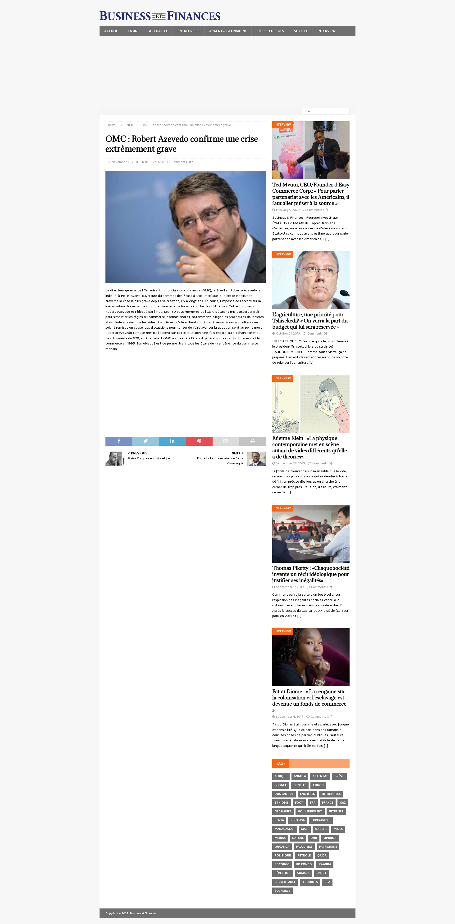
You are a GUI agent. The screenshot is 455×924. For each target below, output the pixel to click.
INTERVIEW (327, 31)
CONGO (318, 785)
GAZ (343, 802)
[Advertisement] (227, 71)
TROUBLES (310, 882)
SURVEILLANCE (285, 882)
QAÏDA (322, 855)
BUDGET (281, 785)
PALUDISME (304, 846)
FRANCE (327, 802)
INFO (161, 161)
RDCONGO (282, 864)
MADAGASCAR (285, 829)
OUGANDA (282, 846)
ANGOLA (300, 776)
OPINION (330, 838)
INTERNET (336, 811)
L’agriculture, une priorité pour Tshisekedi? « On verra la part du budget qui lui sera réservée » (310, 320)
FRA (312, 802)
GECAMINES (283, 811)
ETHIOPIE (281, 802)
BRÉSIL (339, 776)
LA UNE (133, 31)
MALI (304, 829)
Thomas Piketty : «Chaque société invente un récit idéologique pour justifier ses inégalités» (310, 574)
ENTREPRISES (188, 31)
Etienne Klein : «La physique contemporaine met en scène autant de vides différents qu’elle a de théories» (309, 447)
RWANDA (324, 864)
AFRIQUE (281, 776)
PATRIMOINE (328, 846)
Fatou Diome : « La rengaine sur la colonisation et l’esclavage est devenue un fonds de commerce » (309, 700)
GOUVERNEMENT (310, 811)
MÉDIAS (280, 838)
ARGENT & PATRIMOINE (228, 31)
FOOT (299, 802)
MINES (338, 829)
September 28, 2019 (290, 463)
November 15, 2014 (125, 161)
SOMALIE (303, 873)
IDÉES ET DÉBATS (270, 31)
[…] (327, 238)
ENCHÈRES (307, 794)
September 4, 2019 (289, 716)
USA (327, 882)
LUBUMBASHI (320, 820)
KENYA (279, 820)
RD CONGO (304, 864)
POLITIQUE (283, 855)
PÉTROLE (304, 855)
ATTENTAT (320, 776)
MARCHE (321, 829)
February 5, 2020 (288, 209)
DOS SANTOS (284, 794)
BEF (147, 161)
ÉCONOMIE (282, 890)
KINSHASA (298, 820)
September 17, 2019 (290, 586)
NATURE (298, 838)
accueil (111, 31)
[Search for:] (326, 110)
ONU (313, 838)
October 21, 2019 (288, 333)
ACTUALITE (158, 31)
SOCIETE (301, 31)
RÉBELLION (283, 873)
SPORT (322, 873)
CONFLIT (299, 785)
